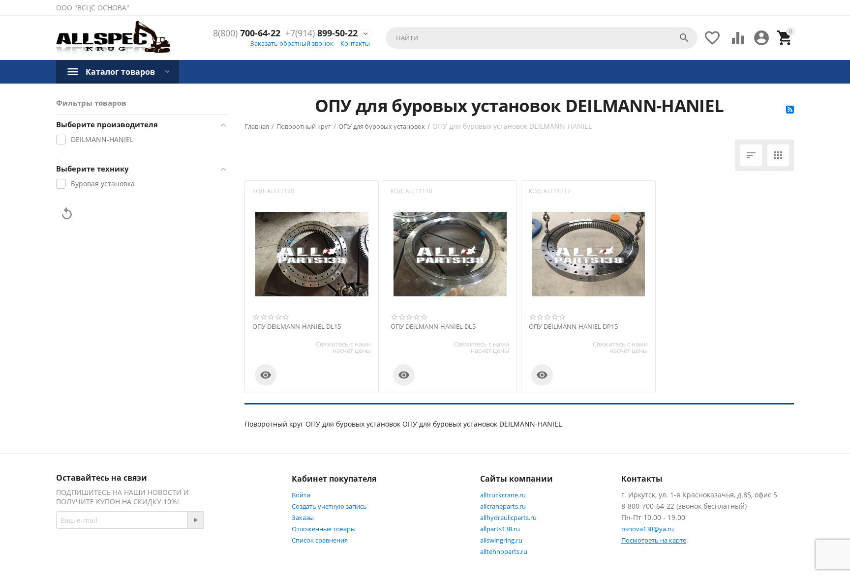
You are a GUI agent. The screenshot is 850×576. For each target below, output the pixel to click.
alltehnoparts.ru (503, 551)
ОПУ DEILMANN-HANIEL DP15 (573, 327)
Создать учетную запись (329, 506)
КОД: (259, 191)
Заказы (303, 517)
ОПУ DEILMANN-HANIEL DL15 (296, 327)
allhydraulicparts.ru (508, 517)
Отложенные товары (324, 528)
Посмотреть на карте (653, 540)
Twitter (246, 554)
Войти (301, 494)
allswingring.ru (501, 540)
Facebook (197, 554)
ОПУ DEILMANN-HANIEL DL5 (433, 327)
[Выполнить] (195, 520)
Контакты (355, 43)
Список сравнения (320, 540)
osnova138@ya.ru (647, 528)
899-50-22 (321, 33)
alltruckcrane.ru (503, 494)
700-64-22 (246, 33)
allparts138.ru (500, 528)
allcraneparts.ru (503, 506)
